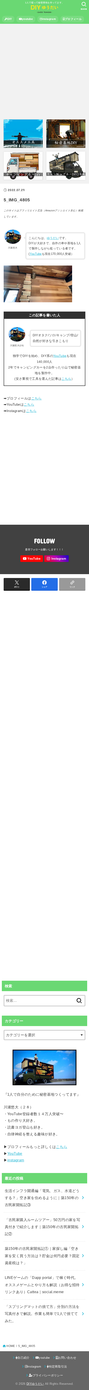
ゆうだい (53, 238)
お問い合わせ (67, 1357)
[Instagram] (56, 558)
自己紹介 (23, 1357)
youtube (27, 19)
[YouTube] (31, 558)
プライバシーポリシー (48, 1375)
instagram (49, 19)
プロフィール (73, 19)
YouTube (36, 254)
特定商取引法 (58, 1366)
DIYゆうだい (35, 1383)
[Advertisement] (44, 72)
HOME (10, 1346)
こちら (66, 378)
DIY (9, 19)
